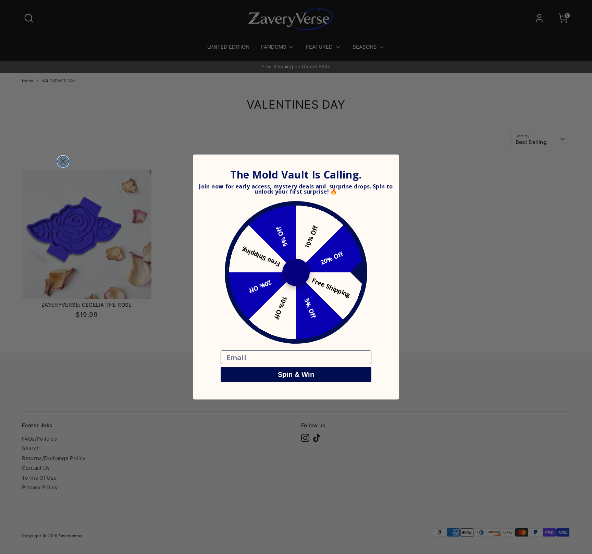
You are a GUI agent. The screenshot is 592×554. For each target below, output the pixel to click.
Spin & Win (296, 374)
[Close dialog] (63, 161)
